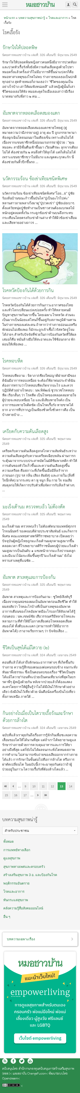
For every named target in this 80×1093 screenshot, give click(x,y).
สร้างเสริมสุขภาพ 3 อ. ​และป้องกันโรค (30, 875)
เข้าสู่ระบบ (68, 4)
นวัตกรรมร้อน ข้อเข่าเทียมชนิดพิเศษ (35, 179)
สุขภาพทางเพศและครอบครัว (24, 866)
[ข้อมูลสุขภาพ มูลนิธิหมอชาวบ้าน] (40, 4)
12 (52, 786)
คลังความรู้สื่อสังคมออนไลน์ (23, 908)
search (75, 4)
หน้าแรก (9, 18)
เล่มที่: (35, 55)
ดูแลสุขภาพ (11, 858)
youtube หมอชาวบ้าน (30, 1061)
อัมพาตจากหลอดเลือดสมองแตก (31, 113)
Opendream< (11, 1078)
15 (6, 795)
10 (34, 786)
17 (25, 795)
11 (43, 786)
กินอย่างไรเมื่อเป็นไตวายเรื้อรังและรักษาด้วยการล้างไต (38, 717)
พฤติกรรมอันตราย (16, 883)
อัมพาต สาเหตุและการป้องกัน (29, 577)
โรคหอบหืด (13, 361)
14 (70, 786)
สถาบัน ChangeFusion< (33, 1074)
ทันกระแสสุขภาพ (15, 900)
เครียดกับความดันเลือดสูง (25, 431)
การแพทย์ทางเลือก (16, 850)
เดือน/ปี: (52, 55)
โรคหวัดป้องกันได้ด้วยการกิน (28, 291)
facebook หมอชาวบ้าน (13, 1061)
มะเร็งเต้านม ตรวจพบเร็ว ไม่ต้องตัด (34, 507)
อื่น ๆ (6, 917)
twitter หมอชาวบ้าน (21, 1061)
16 (15, 795)
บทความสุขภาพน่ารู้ (31, 18)
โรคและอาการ (58, 18)
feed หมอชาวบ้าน (5, 1061)
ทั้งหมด (8, 841)
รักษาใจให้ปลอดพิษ (20, 48)
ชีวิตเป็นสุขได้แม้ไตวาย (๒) (26, 648)
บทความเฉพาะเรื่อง (21, 939)
